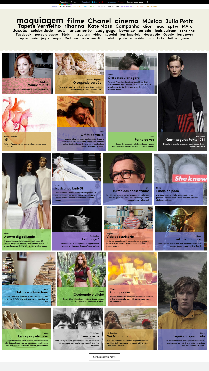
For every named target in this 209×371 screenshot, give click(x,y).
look (60, 30)
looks (160, 38)
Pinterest (121, 2)
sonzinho (187, 30)
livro (150, 38)
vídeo (97, 34)
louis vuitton (165, 30)
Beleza (76, 7)
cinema (127, 21)
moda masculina (92, 38)
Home (54, 7)
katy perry (185, 34)
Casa (85, 7)
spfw (173, 26)
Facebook (86, 2)
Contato (74, 2)
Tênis (66, 34)
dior (147, 26)
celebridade (42, 30)
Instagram (112, 2)
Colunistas (151, 7)
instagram (81, 34)
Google (168, 34)
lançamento (80, 30)
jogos (45, 38)
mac (159, 26)
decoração (152, 34)
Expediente (64, 2)
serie (34, 38)
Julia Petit (179, 21)
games (185, 38)
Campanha (128, 26)
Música (101, 7)
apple (24, 38)
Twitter (94, 2)
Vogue (56, 38)
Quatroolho (127, 7)
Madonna (71, 38)
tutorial (111, 34)
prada (123, 38)
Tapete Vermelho (39, 26)
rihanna (74, 26)
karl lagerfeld (130, 34)
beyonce (127, 30)
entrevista (137, 38)
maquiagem (39, 20)
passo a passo (46, 34)
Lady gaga (105, 30)
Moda (93, 7)
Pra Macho (113, 7)
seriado (144, 30)
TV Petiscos (65, 7)
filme (75, 20)
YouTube (102, 2)
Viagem (140, 7)
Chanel (99, 21)
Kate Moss (100, 26)
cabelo (111, 38)
